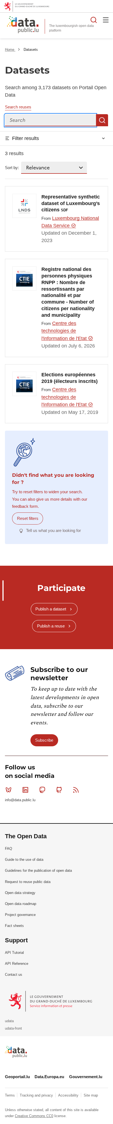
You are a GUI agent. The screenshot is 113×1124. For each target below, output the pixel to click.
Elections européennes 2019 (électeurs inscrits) (69, 378)
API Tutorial (14, 953)
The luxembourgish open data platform (71, 28)
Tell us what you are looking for (53, 530)
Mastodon (42, 790)
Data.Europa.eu (49, 1076)
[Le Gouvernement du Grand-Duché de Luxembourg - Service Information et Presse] (51, 1001)
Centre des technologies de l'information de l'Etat (64, 331)
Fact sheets (14, 926)
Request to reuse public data (27, 882)
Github (59, 790)
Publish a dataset (50, 609)
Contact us (13, 974)
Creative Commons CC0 (34, 1116)
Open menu (106, 20)
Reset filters (27, 518)
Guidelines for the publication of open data (38, 870)
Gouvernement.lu (85, 1076)
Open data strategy (20, 893)
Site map (91, 1095)
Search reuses (18, 107)
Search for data (94, 20)
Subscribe (44, 740)
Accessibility (69, 1095)
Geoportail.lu (17, 1076)
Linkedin (25, 790)
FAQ (8, 848)
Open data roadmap (20, 904)
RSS (76, 790)
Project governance (20, 915)
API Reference (16, 964)
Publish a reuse (51, 626)
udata (9, 1021)
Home (10, 49)
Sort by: (12, 167)
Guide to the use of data (24, 859)
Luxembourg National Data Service (70, 221)
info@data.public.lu (20, 800)
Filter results (25, 138)
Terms (10, 1095)
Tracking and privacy (37, 1095)
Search (102, 120)
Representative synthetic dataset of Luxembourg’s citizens (70, 203)
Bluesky (8, 790)
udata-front (13, 1028)
